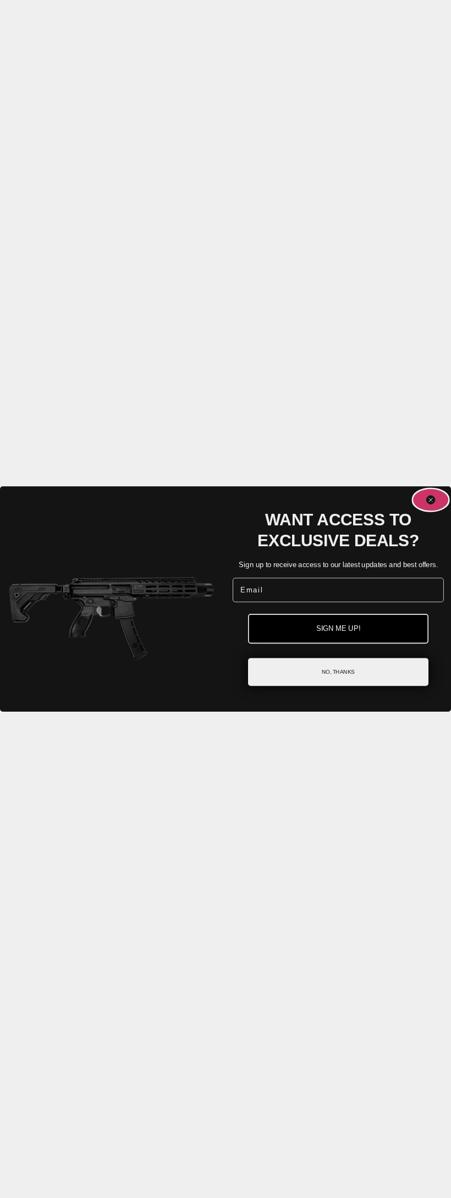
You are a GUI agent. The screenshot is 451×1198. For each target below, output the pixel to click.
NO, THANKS (338, 672)
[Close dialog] (431, 500)
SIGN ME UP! (338, 629)
